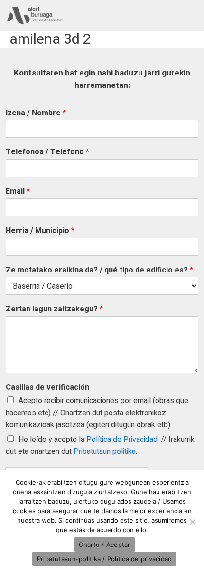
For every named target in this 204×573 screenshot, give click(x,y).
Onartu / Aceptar (104, 544)
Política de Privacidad (122, 439)
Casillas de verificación (47, 388)
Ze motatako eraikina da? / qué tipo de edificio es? (99, 270)
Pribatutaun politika (105, 451)
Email (18, 192)
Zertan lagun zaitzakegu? (54, 309)
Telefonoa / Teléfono (47, 152)
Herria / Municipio (40, 231)
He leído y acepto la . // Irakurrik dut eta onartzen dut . (100, 446)
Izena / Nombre (36, 113)
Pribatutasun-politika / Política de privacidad (104, 559)
